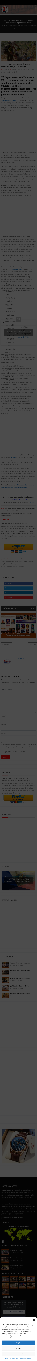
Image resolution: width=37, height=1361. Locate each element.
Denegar (18, 1348)
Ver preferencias (18, 1354)
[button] (34, 1320)
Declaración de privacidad (23, 1358)
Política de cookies (10, 1358)
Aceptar (18, 1343)
